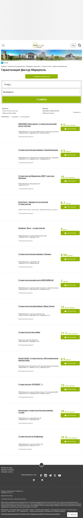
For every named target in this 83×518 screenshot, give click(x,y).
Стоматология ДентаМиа (29, 332)
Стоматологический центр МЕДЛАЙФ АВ (35, 280)
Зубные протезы (48, 113)
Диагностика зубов (9, 113)
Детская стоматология (51, 111)
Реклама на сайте (6, 468)
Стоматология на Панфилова (30, 437)
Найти (42, 99)
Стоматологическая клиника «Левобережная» (38, 150)
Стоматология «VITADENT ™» (30, 384)
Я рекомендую (71, 129)
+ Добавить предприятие (41, 76)
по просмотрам (24, 116)
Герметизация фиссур (10, 111)
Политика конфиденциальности (11, 514)
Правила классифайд (37, 514)
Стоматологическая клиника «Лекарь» (34, 254)
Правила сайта (25, 514)
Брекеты (5, 108)
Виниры (45, 108)
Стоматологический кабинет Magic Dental (36, 306)
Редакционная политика (52, 514)
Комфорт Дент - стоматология (31, 228)
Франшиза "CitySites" (7, 470)
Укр (73, 45)
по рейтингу (15, 116)
